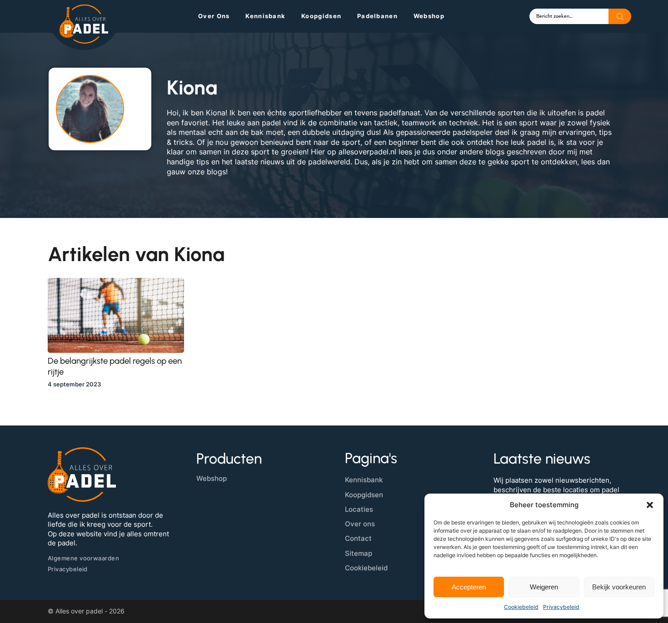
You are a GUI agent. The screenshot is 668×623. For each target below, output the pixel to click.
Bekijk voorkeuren (619, 587)
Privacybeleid (561, 606)
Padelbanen (377, 16)
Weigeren (544, 587)
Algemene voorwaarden (83, 558)
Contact (358, 538)
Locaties (359, 509)
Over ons (213, 16)
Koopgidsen (321, 16)
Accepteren (469, 587)
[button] (649, 504)
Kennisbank (265, 16)
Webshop (429, 16)
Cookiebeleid (521, 606)
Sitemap (358, 553)
